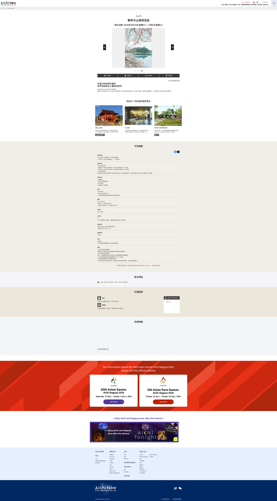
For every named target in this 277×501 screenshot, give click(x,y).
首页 (2, 8)
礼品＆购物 (126, 471)
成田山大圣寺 (99, 128)
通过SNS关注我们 (153, 454)
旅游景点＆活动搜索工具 (115, 473)
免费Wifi (141, 466)
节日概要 (108, 75)
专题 (230, 4)
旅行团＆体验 (112, 471)
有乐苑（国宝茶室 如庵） (161, 128)
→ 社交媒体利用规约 (177, 499)
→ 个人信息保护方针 (165, 499)
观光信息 (141, 464)
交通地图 (170, 75)
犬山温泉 (127, 128)
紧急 (140, 458)
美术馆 (111, 460)
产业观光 (111, 462)
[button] (104, 50)
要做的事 (234, 4)
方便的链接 (142, 460)
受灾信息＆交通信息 (144, 456)
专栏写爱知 (97, 462)
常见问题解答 (142, 473)
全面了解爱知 (224, 4)
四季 (125, 456)
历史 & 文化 (112, 456)
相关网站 (149, 75)
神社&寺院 (112, 458)
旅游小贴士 (266, 4)
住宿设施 (259, 4)
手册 (140, 462)
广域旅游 (151, 456)
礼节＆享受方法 (143, 471)
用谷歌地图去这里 (175, 80)
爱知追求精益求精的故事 (100, 460)
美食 (125, 469)
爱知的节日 (126, 458)
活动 (239, 4)
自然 (110, 464)
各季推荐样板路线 (245, 4)
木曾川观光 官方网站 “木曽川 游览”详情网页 (114, 282)
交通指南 (129, 75)
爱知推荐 (111, 454)
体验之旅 (111, 466)
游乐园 (111, 468)
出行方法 (141, 454)
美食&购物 (254, 4)
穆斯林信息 (142, 468)
